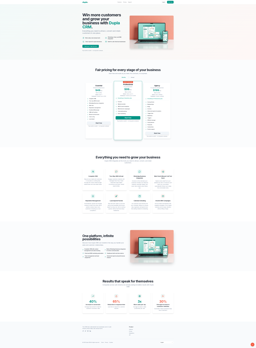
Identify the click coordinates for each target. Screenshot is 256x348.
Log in (163, 2)
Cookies (111, 342)
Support (130, 2)
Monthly (124, 77)
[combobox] (167, 342)
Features (120, 2)
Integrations (131, 333)
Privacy (106, 342)
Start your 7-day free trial (91, 46)
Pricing (124, 2)
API (129, 335)
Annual (132, 77)
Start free (170, 2)
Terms (102, 342)
